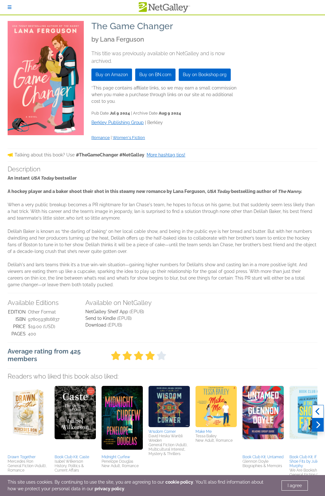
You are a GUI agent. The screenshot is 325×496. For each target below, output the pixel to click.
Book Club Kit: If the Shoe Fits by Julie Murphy (306, 461)
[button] (28, 419)
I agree (295, 485)
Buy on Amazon (112, 74)
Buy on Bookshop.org (205, 74)
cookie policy (179, 482)
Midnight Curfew (116, 457)
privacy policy (109, 488)
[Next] (318, 425)
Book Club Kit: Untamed (262, 457)
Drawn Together (22, 457)
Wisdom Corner (162, 431)
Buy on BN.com (155, 74)
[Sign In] (9, 7)
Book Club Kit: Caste (72, 457)
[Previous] (318, 411)
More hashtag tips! (166, 154)
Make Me (204, 431)
